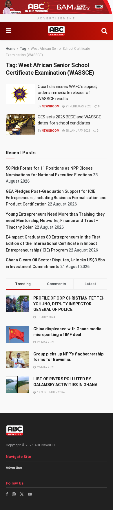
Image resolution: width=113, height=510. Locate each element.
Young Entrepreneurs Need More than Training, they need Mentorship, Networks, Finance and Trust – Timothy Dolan (55, 221)
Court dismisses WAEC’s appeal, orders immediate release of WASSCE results (67, 92)
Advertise (14, 468)
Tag (23, 49)
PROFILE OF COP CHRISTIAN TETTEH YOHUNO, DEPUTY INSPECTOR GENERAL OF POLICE (69, 304)
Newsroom (50, 106)
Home (10, 49)
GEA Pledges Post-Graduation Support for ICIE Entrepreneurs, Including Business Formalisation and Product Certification (56, 198)
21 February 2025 (78, 106)
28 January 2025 (77, 130)
